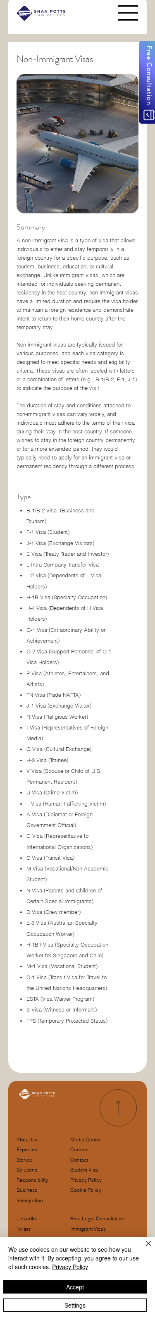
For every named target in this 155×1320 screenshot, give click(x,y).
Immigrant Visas (88, 1229)
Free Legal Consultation (97, 1218)
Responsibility (32, 1180)
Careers (79, 1149)
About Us (27, 1139)
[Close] (143, 1248)
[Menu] (128, 12)
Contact (79, 1160)
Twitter (24, 1229)
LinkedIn (26, 1218)
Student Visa (84, 1170)
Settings (75, 1305)
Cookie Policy (85, 1190)
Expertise (27, 1149)
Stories (24, 1160)
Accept (75, 1287)
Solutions (27, 1170)
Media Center (85, 1139)
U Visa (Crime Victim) (52, 792)
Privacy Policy (86, 1180)
